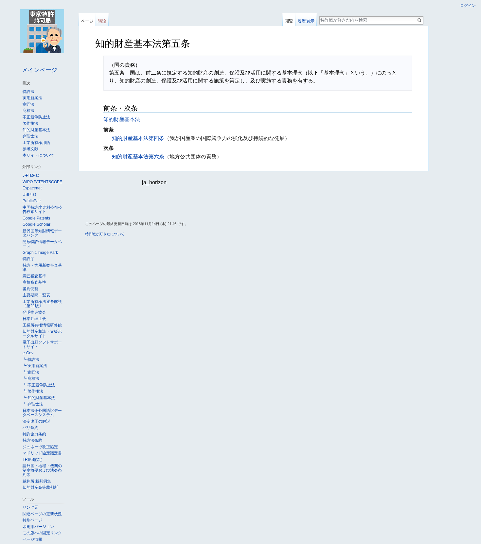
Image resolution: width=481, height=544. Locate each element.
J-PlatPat (31, 175)
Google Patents (36, 218)
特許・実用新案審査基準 (42, 267)
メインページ (39, 70)
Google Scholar (36, 224)
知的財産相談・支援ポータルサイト (42, 333)
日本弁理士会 (34, 318)
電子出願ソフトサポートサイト (42, 344)
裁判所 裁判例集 (37, 481)
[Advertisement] (240, 203)
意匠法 (28, 104)
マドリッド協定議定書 (42, 453)
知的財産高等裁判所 (40, 487)
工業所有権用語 (36, 142)
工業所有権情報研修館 (42, 325)
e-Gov (28, 353)
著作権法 (30, 123)
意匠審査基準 (34, 276)
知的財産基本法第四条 (138, 138)
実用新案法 (32, 98)
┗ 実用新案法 (35, 365)
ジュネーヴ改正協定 (40, 447)
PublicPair (32, 201)
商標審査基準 (34, 282)
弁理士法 (30, 136)
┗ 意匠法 (31, 372)
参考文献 (30, 149)
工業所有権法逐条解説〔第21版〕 (42, 303)
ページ (87, 21)
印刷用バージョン (38, 526)
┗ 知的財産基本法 (39, 397)
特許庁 (28, 258)
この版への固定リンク (42, 533)
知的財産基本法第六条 (138, 156)
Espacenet (32, 188)
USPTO (29, 194)
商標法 (28, 110)
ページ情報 (32, 539)
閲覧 (289, 21)
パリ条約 (30, 427)
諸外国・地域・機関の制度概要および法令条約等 (42, 470)
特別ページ (32, 520)
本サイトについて (38, 155)
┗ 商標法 (31, 378)
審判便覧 (30, 289)
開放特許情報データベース (42, 244)
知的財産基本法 (121, 119)
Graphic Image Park (40, 252)
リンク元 (30, 507)
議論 (102, 21)
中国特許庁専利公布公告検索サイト (42, 209)
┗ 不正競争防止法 (39, 385)
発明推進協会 (34, 312)
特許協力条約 (34, 434)
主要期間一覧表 (36, 295)
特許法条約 (32, 440)
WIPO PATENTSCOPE (42, 182)
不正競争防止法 (36, 117)
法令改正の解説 (36, 421)
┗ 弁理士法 (33, 404)
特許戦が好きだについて (105, 234)
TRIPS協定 (32, 459)
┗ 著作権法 (33, 391)
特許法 (28, 91)
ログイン (468, 5)
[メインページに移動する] (42, 31)
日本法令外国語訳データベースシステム (42, 412)
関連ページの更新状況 (42, 514)
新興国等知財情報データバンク (42, 233)
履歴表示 (305, 21)
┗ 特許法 (31, 359)
